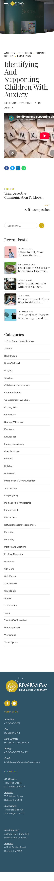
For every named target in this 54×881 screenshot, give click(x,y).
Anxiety (9, 53)
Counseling (10, 414)
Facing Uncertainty (14, 444)
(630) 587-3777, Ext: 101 (16, 752)
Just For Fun (10, 487)
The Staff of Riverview (15, 620)
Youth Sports (11, 642)
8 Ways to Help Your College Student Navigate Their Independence (30, 257)
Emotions (24, 56)
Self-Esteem (10, 576)
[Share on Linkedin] (18, 168)
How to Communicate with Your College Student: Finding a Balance (32, 288)
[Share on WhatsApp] (23, 168)
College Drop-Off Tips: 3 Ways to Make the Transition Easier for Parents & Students (33, 304)
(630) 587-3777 (12, 723)
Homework (10, 473)
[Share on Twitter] (12, 168)
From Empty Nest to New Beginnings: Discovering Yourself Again (34, 271)
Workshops (10, 634)
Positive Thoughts (13, 554)
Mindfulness (10, 517)
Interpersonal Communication (19, 480)
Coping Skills (11, 407)
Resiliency (9, 561)
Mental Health (11, 510)
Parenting (9, 532)
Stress (7, 598)
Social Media (10, 583)
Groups (8, 458)
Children (25, 53)
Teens (7, 612)
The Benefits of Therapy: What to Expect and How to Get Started (33, 318)
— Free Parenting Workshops (19, 341)
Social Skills (10, 590)
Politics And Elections (15, 546)
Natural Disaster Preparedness (20, 524)
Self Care (9, 568)
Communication (12, 392)
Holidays (8, 466)
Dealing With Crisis (13, 421)
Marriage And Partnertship (17, 502)
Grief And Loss (11, 451)
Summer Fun (10, 605)
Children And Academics (17, 385)
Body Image (10, 355)
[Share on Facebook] (6, 168)
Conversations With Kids (17, 399)
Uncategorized (12, 627)
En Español (10, 436)
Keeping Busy (11, 495)
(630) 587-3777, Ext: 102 (16, 742)
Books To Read (12, 363)
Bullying (8, 370)
